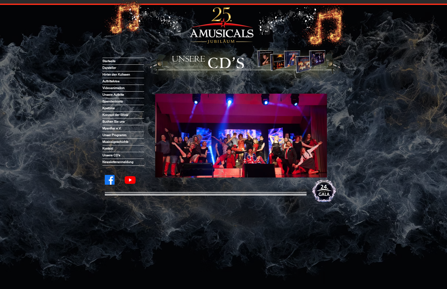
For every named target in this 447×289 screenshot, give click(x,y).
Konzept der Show (115, 115)
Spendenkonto (112, 101)
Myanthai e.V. (111, 128)
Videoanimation (113, 88)
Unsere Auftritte (113, 95)
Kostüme (108, 108)
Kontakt (107, 148)
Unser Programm (114, 135)
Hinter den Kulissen (116, 74)
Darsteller (109, 68)
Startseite (109, 61)
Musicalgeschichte (115, 142)
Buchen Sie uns (113, 121)
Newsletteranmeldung (117, 162)
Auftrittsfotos (111, 81)
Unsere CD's (111, 155)
